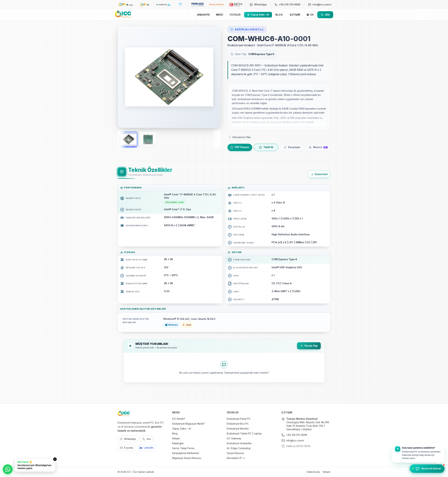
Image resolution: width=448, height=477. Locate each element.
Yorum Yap (311, 345)
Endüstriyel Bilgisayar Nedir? (188, 423)
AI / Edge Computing (238, 448)
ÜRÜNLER (235, 14)
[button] (418, 452)
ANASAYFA (203, 14)
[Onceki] (125, 77)
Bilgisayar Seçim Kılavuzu (186, 457)
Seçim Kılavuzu (235, 453)
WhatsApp (130, 438)
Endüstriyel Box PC (238, 423)
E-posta (128, 447)
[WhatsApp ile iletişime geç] (8, 469)
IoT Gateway (234, 438)
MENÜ (219, 14)
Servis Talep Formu (183, 448)
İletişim (176, 438)
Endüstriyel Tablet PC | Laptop (244, 433)
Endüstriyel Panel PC (239, 418)
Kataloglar (178, 443)
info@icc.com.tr (295, 440)
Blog (174, 433)
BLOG (279, 14)
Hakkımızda (313, 471)
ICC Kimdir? (178, 418)
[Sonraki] (213, 77)
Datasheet (321, 174)
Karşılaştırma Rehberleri (185, 453)
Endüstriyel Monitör (238, 428)
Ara (149, 438)
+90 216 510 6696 (296, 434)
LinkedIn (148, 447)
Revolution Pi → (236, 457)
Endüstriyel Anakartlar (239, 443)
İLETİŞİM (295, 14)
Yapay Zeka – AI (181, 428)
